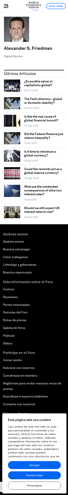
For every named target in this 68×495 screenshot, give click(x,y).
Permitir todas (34, 475)
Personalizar (34, 485)
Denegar (34, 465)
